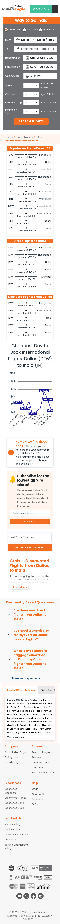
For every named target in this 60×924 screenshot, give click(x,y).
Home (10, 137)
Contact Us (38, 794)
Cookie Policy (12, 829)
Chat (35, 789)
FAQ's (35, 804)
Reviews (36, 757)
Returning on (12, 67)
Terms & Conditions (16, 834)
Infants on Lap (13, 102)
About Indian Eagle (15, 752)
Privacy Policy (12, 824)
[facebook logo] (33, 896)
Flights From (29, 707)
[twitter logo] (26, 896)
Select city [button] (39, 9)
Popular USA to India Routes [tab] (21, 690)
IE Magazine (11, 757)
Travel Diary (11, 762)
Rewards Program (42, 752)
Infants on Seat (11, 111)
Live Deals (37, 767)
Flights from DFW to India (22, 140)
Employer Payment (43, 772)
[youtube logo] (19, 896)
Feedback (37, 799)
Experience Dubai (15, 808)
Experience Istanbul (16, 797)
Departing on (12, 58)
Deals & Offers (40, 762)
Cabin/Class (12, 76)
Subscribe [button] (30, 521)
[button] (55, 9)
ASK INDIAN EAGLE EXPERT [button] (30, 547)
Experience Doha (14, 803)
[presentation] (18, 40)
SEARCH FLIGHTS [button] (31, 121)
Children (10, 94)
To (6, 49)
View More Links (15, 737)
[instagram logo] (41, 896)
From (8, 40)
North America (25, 137)
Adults (8, 85)
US (38, 137)
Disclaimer (11, 839)
